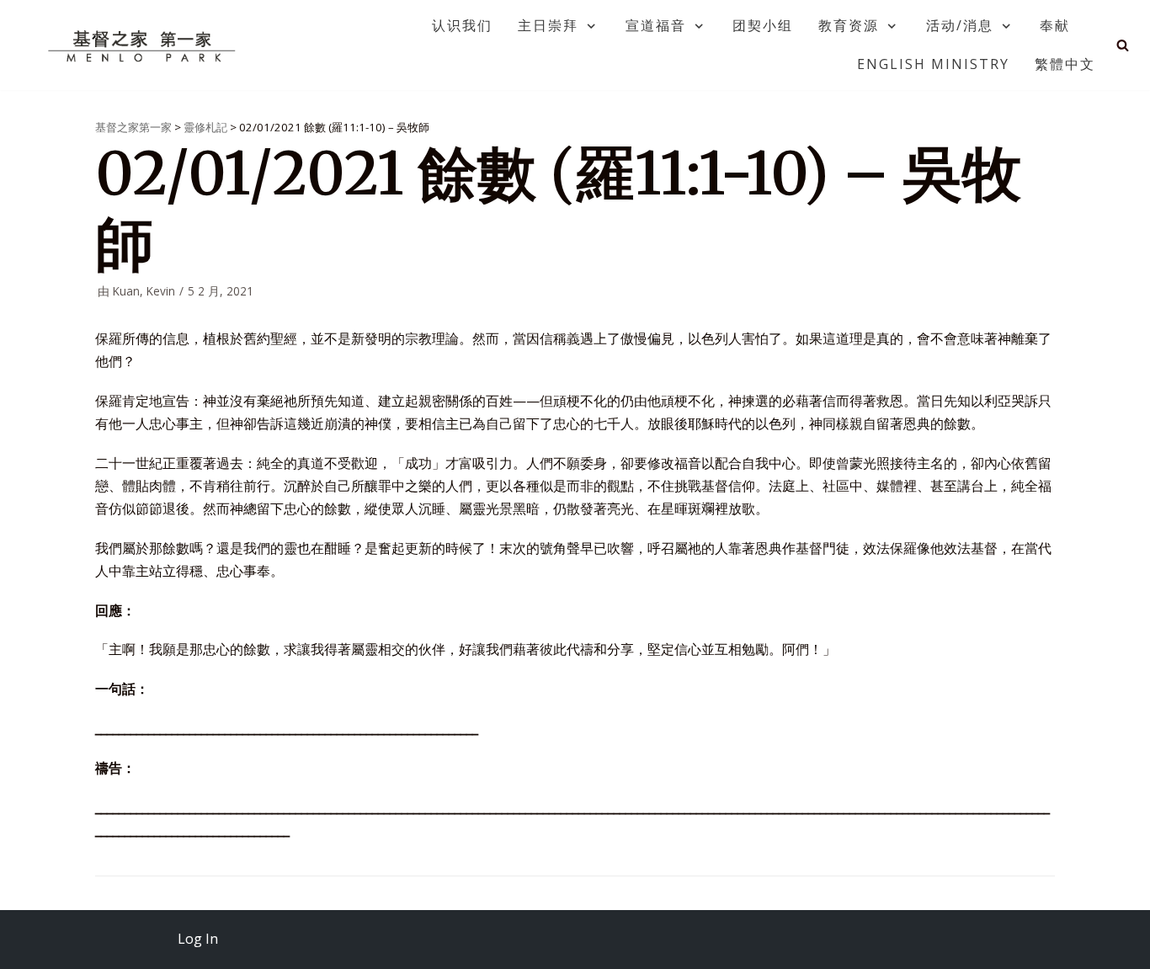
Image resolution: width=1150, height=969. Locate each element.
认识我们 (462, 25)
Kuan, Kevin (144, 291)
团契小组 (762, 25)
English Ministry (933, 64)
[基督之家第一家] (144, 45)
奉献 (1055, 25)
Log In (198, 938)
